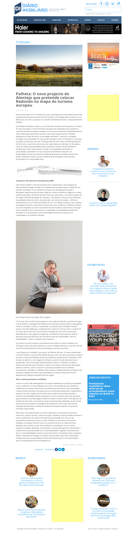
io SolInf (49, 529)
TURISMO (114, 20)
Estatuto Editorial (104, 529)
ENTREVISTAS (73, 20)
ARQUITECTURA (40, 20)
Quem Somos (92, 529)
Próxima (49, 449)
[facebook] (56, 449)
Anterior (39, 449)
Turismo (66, 444)
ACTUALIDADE (22, 20)
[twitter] (59, 449)
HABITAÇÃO (56, 20)
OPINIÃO (87, 20)
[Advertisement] (103, 108)
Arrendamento (100, 377)
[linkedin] (63, 449)
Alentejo (73, 444)
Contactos (114, 529)
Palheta (80, 444)
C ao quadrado (58, 529)
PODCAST (101, 20)
